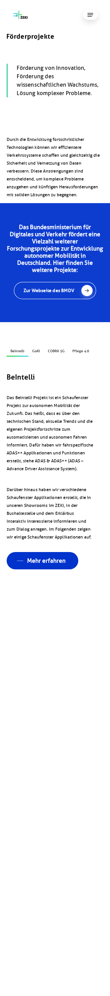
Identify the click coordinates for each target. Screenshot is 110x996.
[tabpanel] (55, 471)
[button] (90, 14)
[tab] (17, 349)
